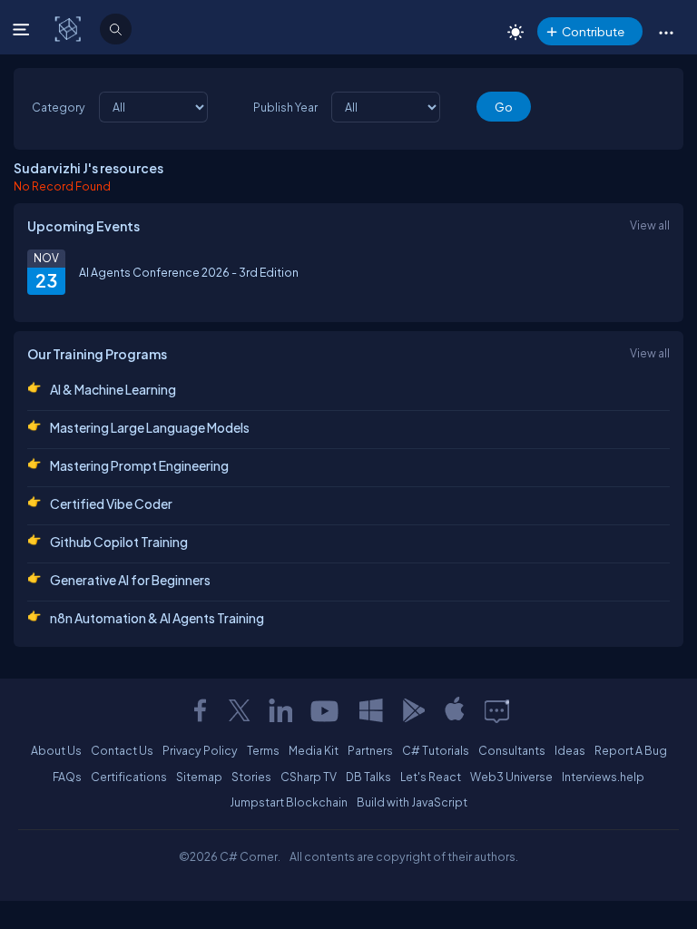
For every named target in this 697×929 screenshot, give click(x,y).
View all (650, 225)
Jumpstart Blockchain (289, 802)
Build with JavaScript (412, 802)
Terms (263, 750)
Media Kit (314, 750)
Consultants (511, 750)
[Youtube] (325, 710)
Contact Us (122, 750)
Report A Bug (630, 750)
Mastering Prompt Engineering (139, 465)
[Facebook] (200, 710)
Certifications (129, 776)
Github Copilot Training (119, 541)
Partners (370, 750)
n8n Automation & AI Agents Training (157, 618)
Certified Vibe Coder (111, 503)
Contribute (593, 31)
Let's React (430, 776)
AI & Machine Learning (113, 389)
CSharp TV (308, 776)
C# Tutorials (435, 750)
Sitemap (199, 776)
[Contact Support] (497, 710)
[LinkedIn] (280, 710)
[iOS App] (454, 710)
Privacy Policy (200, 750)
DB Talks (368, 776)
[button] (666, 31)
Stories (251, 776)
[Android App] (413, 710)
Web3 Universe (511, 776)
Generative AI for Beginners (130, 580)
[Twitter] (239, 710)
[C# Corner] (69, 28)
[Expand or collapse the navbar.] (23, 29)
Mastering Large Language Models (150, 427)
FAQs (67, 776)
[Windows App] (371, 710)
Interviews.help (603, 776)
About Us (56, 750)
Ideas (570, 750)
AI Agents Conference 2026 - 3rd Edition (189, 272)
